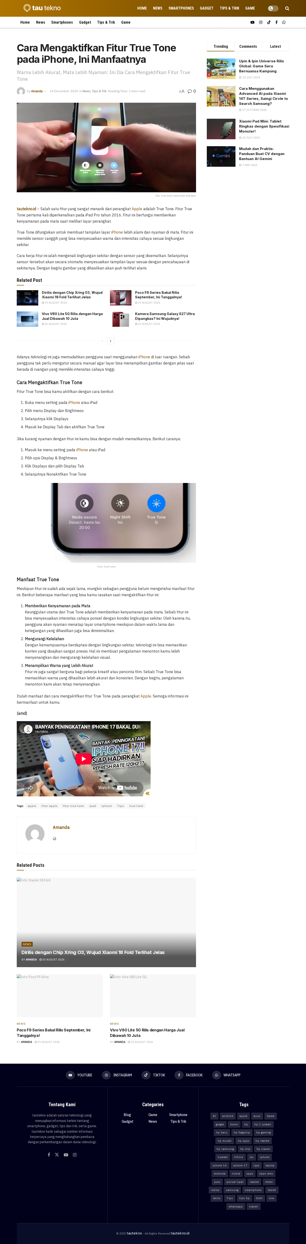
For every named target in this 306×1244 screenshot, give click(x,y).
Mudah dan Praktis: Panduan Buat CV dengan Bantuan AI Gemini (261, 153)
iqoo (256, 1165)
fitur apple (49, 806)
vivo (271, 1198)
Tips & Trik (229, 8)
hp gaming (263, 1132)
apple (32, 806)
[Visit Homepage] (41, 8)
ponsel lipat (235, 1182)
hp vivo (245, 1149)
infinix (238, 1157)
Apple (136, 208)
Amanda (37, 91)
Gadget (206, 8)
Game (250, 8)
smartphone (253, 1190)
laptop (270, 1165)
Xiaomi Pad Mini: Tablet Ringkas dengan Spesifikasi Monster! (264, 126)
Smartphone (178, 1115)
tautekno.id (180, 1233)
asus (257, 1116)
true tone (136, 806)
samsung (232, 1190)
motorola (220, 1173)
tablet (272, 1190)
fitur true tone (73, 806)
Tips (120, 806)
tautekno (134, 1233)
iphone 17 (240, 1165)
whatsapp (236, 1206)
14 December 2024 (64, 91)
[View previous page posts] (102, 341)
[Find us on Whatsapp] (284, 22)
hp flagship (242, 1132)
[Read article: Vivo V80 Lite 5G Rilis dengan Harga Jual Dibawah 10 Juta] (27, 319)
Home (142, 8)
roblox (215, 1190)
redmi (269, 1182)
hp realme (262, 1140)
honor (234, 1124)
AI (214, 1116)
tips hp (244, 1198)
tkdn (259, 1198)
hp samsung (225, 1149)
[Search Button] (287, 8)
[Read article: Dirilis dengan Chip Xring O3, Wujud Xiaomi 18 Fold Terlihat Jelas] (27, 298)
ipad (92, 806)
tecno (216, 1198)
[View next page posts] (110, 341)
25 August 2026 (55, 302)
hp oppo (243, 1140)
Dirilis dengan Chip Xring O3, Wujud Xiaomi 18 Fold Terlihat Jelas (93, 952)
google (220, 1124)
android (227, 1116)
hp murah (225, 1140)
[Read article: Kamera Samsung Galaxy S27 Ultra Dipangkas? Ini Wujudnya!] (120, 319)
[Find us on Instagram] (260, 22)
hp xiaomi (263, 1149)
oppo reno (266, 1173)
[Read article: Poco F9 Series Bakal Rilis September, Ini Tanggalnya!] (120, 298)
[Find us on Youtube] (252, 22)
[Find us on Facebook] (276, 22)
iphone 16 (220, 1165)
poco (217, 1182)
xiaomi (253, 1206)
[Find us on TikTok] (269, 22)
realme (254, 1182)
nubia (236, 1173)
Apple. (146, 696)
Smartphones (181, 8)
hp (246, 1124)
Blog (127, 1115)
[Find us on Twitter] (57, 1155)
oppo (249, 1173)
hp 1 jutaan (262, 1124)
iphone (107, 806)
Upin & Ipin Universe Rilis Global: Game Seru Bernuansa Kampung (261, 66)
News (157, 8)
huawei (223, 1157)
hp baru (222, 1132)
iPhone (117, 232)
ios (252, 1157)
